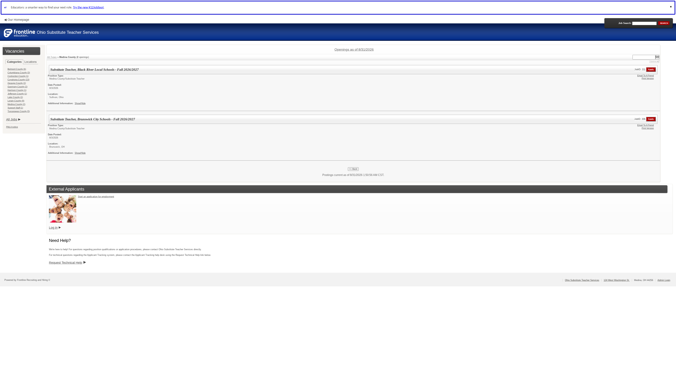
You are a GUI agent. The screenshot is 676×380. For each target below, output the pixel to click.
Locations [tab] (30, 61)
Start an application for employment (96, 196)
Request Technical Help (65, 262)
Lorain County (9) (16, 101)
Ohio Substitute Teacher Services (582, 280)
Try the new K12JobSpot (88, 7)
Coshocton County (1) (18, 76)
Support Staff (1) (15, 108)
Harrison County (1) (17, 90)
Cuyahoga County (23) (18, 79)
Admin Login (664, 280)
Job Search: (624, 23)
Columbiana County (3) (19, 72)
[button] (671, 8)
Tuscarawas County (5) (19, 111)
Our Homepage (18, 19)
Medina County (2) (16, 104)
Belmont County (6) (17, 69)
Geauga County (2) (17, 83)
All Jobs (11, 119)
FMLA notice (12, 127)
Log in (53, 227)
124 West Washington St (617, 280)
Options (653, 61)
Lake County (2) (15, 97)
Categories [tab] (14, 61)
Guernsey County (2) (17, 87)
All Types (52, 57)
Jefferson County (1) (17, 94)
